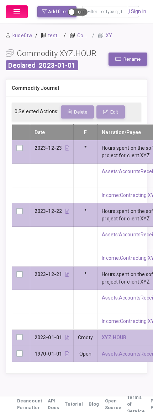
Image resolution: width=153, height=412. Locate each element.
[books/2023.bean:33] (67, 148)
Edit (113, 112)
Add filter (57, 11)
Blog (94, 404)
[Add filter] (133, 11)
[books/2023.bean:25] (67, 274)
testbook (58, 35)
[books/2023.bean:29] (67, 211)
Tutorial (74, 404)
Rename (131, 59)
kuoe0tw (22, 35)
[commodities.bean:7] (67, 337)
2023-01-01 (57, 65)
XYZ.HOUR (114, 337)
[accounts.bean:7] (67, 354)
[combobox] (105, 11)
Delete (80, 112)
